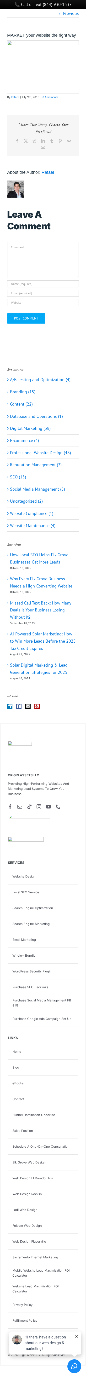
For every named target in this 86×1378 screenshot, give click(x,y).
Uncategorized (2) (26, 501)
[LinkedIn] (9, 706)
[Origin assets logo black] (20, 743)
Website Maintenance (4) (32, 525)
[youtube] (48, 806)
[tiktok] (29, 806)
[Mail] (28, 706)
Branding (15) (22, 392)
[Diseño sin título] (29, 816)
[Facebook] (19, 706)
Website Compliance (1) (31, 513)
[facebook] (10, 806)
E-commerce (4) (24, 440)
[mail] (19, 806)
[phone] (58, 806)
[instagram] (39, 806)
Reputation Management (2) (36, 464)
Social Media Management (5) (37, 489)
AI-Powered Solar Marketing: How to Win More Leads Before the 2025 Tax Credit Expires (43, 641)
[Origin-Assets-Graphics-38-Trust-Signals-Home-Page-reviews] (26, 839)
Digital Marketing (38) (30, 428)
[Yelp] (37, 706)
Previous (71, 13)
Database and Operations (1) (36, 416)
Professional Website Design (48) (40, 452)
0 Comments (50, 97)
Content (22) (21, 404)
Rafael (15, 97)
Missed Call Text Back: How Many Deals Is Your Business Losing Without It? (40, 610)
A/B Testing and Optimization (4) (40, 379)
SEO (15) (18, 477)
